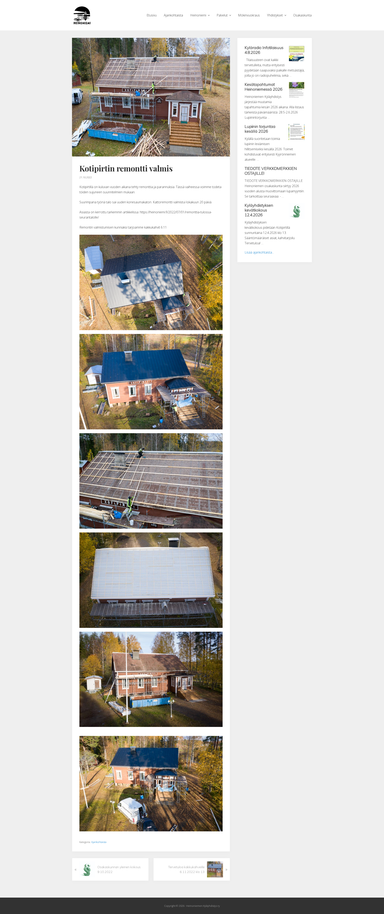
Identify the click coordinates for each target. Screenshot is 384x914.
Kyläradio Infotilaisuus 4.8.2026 (264, 50)
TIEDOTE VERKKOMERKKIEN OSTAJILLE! (271, 171)
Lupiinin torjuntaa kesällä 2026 (260, 129)
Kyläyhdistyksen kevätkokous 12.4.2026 (259, 210)
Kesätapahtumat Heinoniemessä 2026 (263, 87)
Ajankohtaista (98, 842)
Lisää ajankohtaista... (259, 252)
